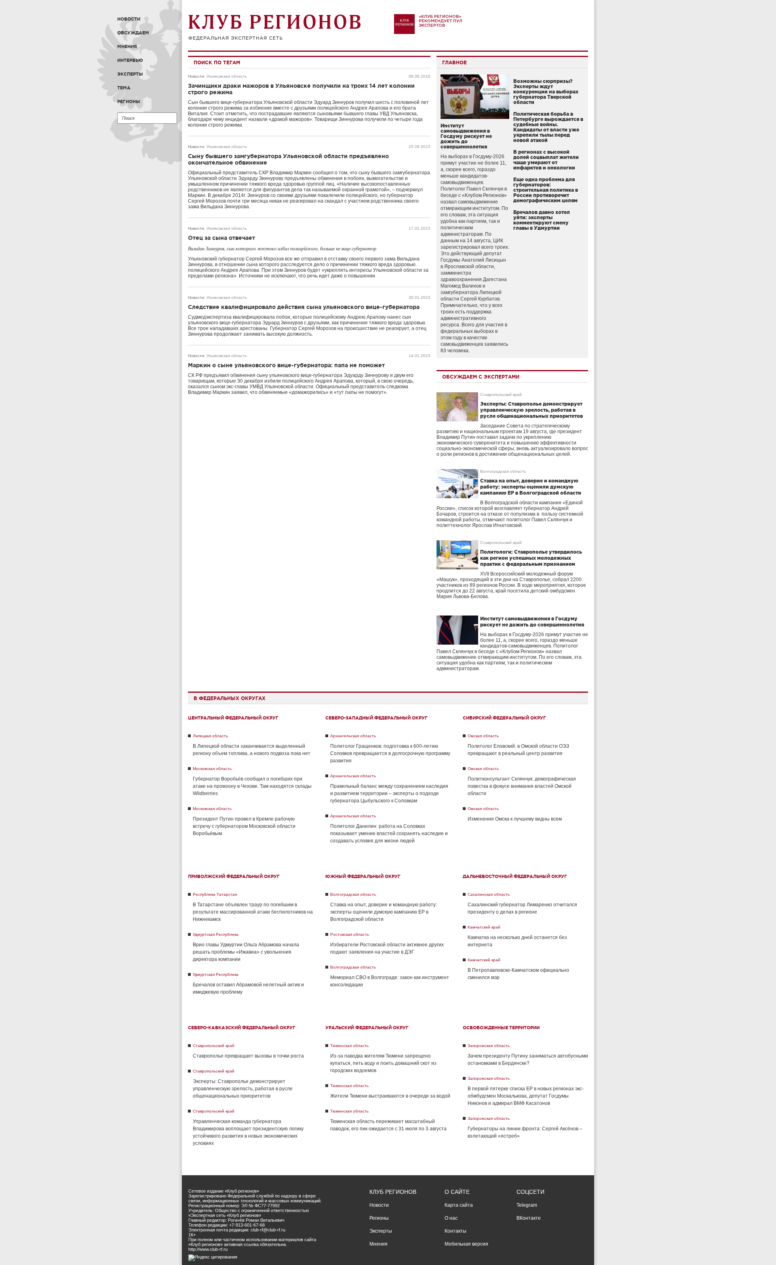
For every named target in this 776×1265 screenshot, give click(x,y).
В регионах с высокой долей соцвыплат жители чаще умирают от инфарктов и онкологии (546, 159)
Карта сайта (459, 1205)
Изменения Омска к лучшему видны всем (515, 819)
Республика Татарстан (215, 894)
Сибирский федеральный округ (504, 717)
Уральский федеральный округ (367, 1027)
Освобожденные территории (501, 1027)
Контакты (455, 1231)
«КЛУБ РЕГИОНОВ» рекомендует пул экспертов (440, 21)
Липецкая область (210, 736)
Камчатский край (484, 927)
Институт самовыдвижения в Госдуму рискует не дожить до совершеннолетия (466, 136)
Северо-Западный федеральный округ (376, 717)
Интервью (130, 60)
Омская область (483, 736)
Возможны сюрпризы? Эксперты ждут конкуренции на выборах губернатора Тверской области (545, 91)
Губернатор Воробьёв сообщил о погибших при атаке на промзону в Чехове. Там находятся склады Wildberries (252, 786)
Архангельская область (353, 736)
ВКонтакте (529, 1218)
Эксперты (130, 74)
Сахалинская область (489, 894)
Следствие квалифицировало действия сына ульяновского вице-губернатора (304, 307)
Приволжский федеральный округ (234, 876)
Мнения (127, 46)
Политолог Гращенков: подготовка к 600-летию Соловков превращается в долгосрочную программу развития (390, 753)
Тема (124, 87)
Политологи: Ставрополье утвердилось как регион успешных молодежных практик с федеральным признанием (531, 558)
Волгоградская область (503, 471)
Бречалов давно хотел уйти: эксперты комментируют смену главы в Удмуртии (541, 220)
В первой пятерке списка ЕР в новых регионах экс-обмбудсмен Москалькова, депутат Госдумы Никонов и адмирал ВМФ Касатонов (526, 1096)
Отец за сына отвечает (221, 238)
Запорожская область (489, 1045)
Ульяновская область (227, 76)
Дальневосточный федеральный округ (515, 876)
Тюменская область (349, 1045)
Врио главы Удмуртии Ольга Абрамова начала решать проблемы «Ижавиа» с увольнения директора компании (246, 952)
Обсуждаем (133, 32)
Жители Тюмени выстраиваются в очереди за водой (390, 1096)
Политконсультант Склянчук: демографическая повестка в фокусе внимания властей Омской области (522, 786)
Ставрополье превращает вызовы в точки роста (248, 1056)
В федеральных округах (230, 698)
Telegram (527, 1205)
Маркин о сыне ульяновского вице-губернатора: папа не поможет (286, 365)
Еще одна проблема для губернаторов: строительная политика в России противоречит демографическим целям (545, 190)
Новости (128, 19)
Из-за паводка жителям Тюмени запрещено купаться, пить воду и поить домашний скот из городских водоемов (383, 1063)
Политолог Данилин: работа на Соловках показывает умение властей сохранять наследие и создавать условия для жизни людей (389, 833)
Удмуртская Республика (215, 934)
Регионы (128, 101)
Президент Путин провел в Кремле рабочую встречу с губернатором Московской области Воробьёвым (244, 826)
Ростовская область (349, 934)
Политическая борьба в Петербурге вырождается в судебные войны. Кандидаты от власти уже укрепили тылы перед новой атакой (548, 127)
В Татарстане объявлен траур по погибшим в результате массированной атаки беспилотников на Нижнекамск (253, 912)
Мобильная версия (466, 1244)
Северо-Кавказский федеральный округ (241, 1027)
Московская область (212, 768)
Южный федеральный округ (363, 876)
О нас (451, 1218)
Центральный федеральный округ (233, 717)
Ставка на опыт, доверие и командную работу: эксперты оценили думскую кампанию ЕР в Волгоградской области (530, 486)
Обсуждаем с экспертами (480, 376)
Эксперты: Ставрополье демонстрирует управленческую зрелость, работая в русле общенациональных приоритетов (531, 410)
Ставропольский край (501, 394)
